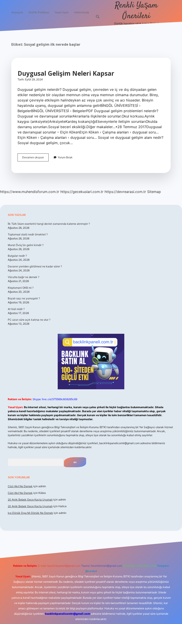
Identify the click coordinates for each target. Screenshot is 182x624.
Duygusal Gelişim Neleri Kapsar (66, 73)
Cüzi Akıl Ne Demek (20, 486)
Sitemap (154, 191)
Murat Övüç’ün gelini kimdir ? (26, 245)
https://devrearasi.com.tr (125, 191)
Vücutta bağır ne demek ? (23, 277)
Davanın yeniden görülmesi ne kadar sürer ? (35, 266)
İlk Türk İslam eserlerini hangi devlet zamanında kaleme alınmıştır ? (49, 223)
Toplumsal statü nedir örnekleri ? (28, 234)
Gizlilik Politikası (39, 12)
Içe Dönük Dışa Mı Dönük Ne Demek (30, 513)
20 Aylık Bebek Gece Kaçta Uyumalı (30, 499)
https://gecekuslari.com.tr (81, 191)
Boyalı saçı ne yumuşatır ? (24, 298)
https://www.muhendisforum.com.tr (29, 191)
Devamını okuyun (35, 158)
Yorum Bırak (65, 157)
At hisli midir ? (16, 309)
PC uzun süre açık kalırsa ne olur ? (29, 319)
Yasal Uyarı (62, 12)
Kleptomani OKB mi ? (21, 287)
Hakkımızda (81, 12)
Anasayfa (17, 12)
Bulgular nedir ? (17, 255)
